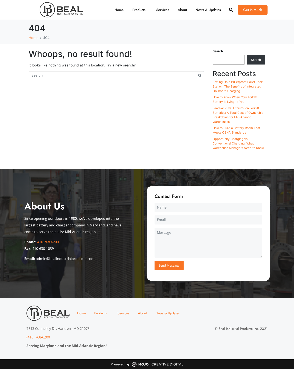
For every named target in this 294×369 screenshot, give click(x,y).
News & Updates (208, 9)
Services (162, 9)
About (182, 9)
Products (138, 9)
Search (218, 51)
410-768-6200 (48, 242)
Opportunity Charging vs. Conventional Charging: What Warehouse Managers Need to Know (238, 143)
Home (119, 9)
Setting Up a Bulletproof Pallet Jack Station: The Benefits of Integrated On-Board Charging (238, 86)
